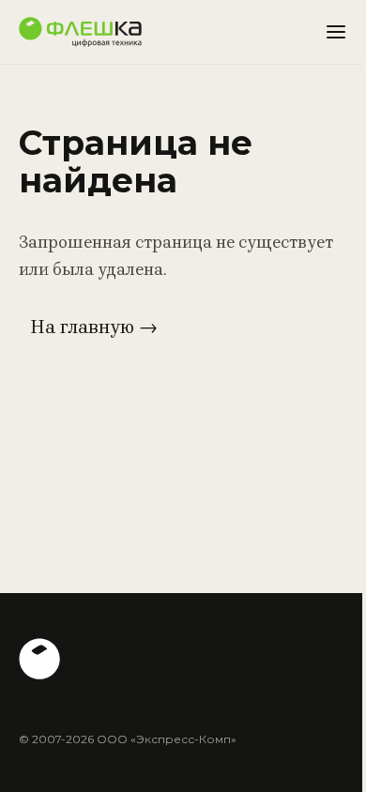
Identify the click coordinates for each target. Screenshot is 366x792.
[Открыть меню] (336, 32)
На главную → (94, 327)
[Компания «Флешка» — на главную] (80, 32)
